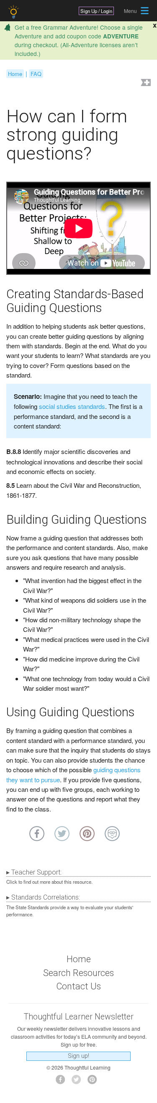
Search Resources (78, 973)
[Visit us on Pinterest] (94, 1081)
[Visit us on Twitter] (78, 1081)
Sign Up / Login (96, 11)
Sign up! (78, 1056)
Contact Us (78, 986)
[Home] (14, 12)
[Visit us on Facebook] (62, 1081)
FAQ (36, 74)
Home (15, 74)
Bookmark (145, 83)
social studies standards (72, 406)
